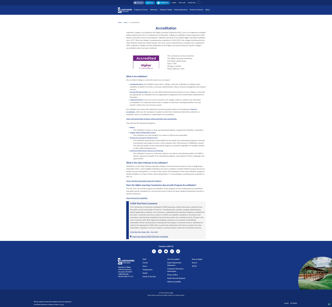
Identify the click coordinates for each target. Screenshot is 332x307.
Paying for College (166, 10)
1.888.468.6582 (123, 274)
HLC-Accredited (173, 259)
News (145, 266)
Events (145, 263)
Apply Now (150, 2)
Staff (144, 259)
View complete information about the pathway (144, 181)
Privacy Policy (172, 275)
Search (194, 263)
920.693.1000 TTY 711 (125, 276)
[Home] (125, 11)
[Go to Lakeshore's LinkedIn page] (160, 251)
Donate (174, 2)
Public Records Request (176, 278)
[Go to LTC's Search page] (198, 2)
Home (119, 22)
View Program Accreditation (137, 198)
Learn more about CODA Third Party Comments (150, 236)
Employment (147, 270)
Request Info (192, 2)
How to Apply (197, 259)
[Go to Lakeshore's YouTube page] (166, 251)
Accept (286, 303)
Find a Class (182, 2)
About (207, 10)
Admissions (154, 10)
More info (62, 304)
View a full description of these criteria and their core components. (151, 119)
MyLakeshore (164, 2)
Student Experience (181, 10)
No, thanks (293, 303)
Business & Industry (196, 10)
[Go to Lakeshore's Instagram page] (172, 251)
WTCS (194, 266)
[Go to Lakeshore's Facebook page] (154, 251)
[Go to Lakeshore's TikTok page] (178, 251)
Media (145, 273)
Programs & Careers (141, 10)
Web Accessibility (174, 282)
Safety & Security (149, 276)
